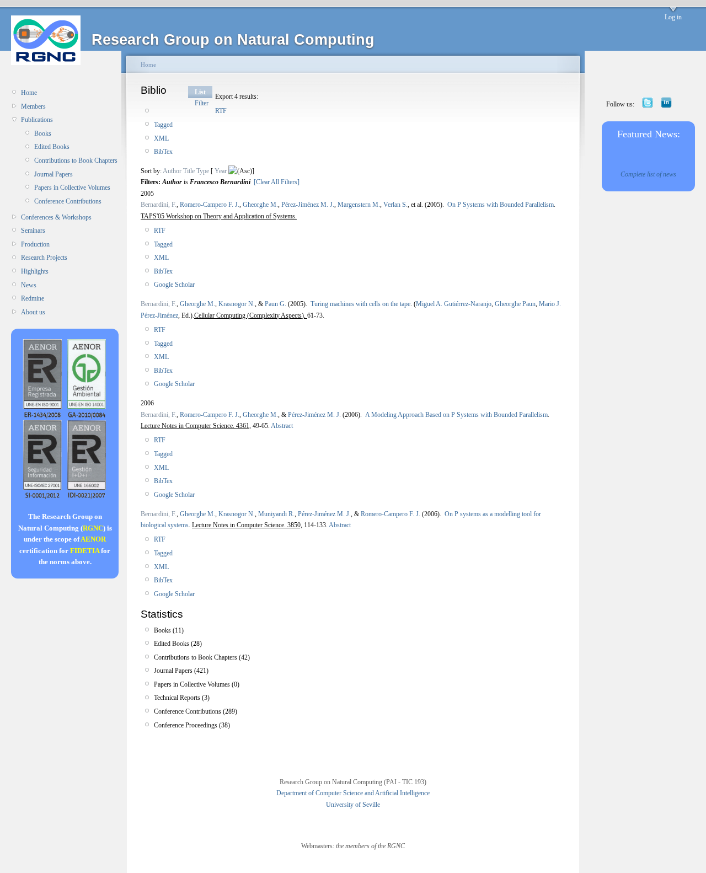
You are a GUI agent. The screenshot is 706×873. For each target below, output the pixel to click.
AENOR (93, 539)
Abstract (281, 426)
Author (172, 171)
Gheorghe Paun (515, 304)
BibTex (163, 152)
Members (33, 106)
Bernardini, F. (158, 204)
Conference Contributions (67, 201)
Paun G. (275, 304)
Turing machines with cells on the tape (360, 304)
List (200, 92)
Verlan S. (395, 204)
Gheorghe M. (260, 204)
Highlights (35, 271)
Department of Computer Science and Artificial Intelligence (353, 793)
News (28, 285)
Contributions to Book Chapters (75, 160)
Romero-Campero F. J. (209, 204)
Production (35, 244)
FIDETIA (84, 551)
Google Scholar (174, 284)
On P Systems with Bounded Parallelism (500, 204)
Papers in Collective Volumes (72, 187)
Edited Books (51, 147)
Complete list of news (648, 174)
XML (161, 138)
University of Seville (353, 804)
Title (189, 171)
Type (202, 171)
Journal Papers (53, 174)
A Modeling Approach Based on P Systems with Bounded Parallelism (456, 415)
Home (29, 93)
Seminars (33, 230)
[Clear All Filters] (276, 182)
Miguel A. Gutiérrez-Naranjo (453, 304)
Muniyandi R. (276, 514)
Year (221, 171)
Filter (201, 103)
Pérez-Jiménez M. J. (307, 204)
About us (33, 312)
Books (42, 133)
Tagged (163, 124)
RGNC (93, 528)
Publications (37, 120)
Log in (673, 17)
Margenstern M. (359, 204)
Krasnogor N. (236, 304)
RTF (221, 111)
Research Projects (44, 257)
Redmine (32, 298)
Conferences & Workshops (56, 217)
